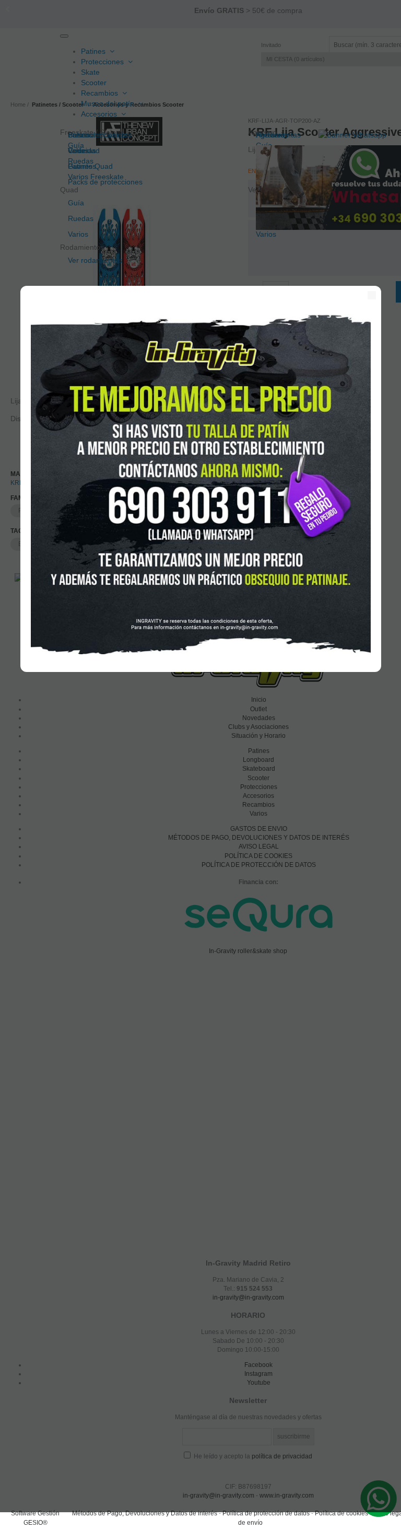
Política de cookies (341, 1513)
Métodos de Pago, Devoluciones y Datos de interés (144, 1513)
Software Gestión (35, 1513)
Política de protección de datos (266, 1513)
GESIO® (35, 1522)
